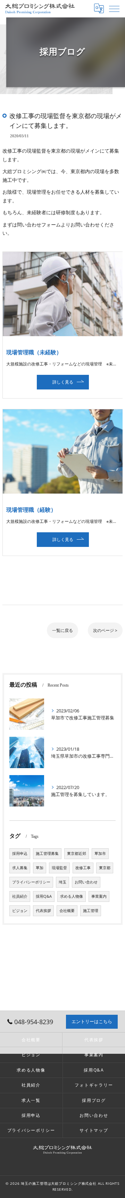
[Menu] (114, 8)
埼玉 (62, 882)
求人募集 (19, 867)
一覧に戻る (62, 630)
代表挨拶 (43, 910)
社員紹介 (19, 896)
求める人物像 (71, 896)
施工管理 (90, 910)
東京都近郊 (76, 853)
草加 (39, 867)
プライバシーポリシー (31, 882)
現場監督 (59, 867)
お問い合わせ (86, 882)
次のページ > (105, 630)
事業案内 (99, 896)
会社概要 (67, 910)
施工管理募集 (47, 853)
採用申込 (19, 853)
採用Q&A (44, 896)
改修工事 (83, 867)
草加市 (100, 853)
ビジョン (19, 910)
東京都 (104, 867)
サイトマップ (94, 1130)
